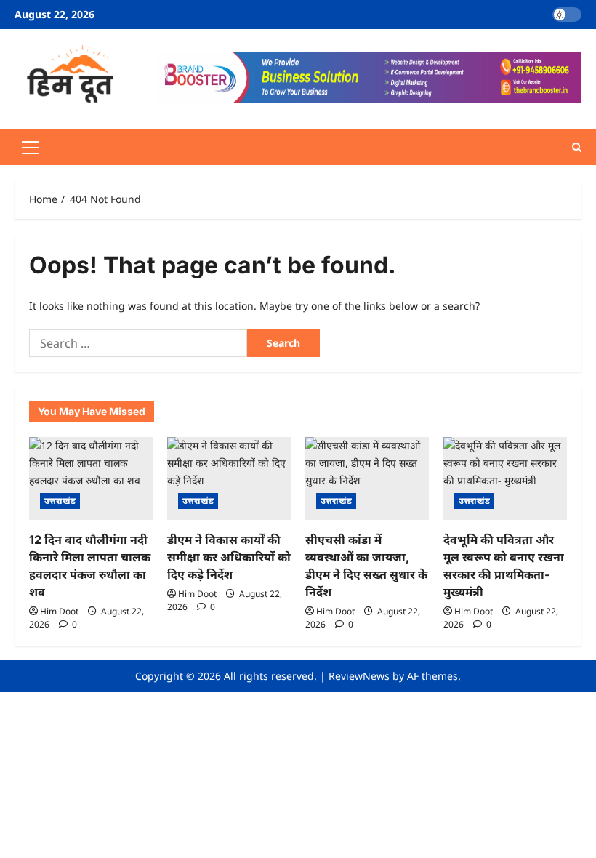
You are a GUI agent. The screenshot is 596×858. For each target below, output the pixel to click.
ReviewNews (359, 676)
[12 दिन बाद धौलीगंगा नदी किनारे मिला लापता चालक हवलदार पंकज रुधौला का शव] (91, 478)
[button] (30, 147)
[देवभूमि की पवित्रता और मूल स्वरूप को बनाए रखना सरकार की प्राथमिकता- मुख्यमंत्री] (505, 478)
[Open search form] (576, 147)
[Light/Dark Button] (566, 14)
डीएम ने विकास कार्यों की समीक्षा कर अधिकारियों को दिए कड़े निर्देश (229, 557)
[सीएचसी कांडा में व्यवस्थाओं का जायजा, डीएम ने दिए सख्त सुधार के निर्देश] (367, 478)
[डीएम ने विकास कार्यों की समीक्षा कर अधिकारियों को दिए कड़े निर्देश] (229, 478)
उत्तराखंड (60, 500)
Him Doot (59, 611)
